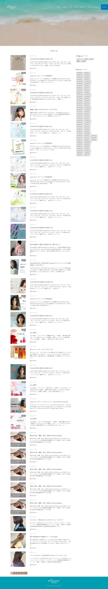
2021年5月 (86, 137)
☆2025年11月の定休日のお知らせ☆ (41, 93)
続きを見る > (34, 68)
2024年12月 (80, 94)
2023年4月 (79, 116)
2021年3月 (79, 140)
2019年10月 (79, 153)
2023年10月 (80, 109)
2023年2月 (79, 118)
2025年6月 (79, 88)
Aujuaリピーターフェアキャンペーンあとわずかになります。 (49, 402)
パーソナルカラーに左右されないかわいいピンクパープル (48, 555)
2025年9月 (87, 83)
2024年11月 (87, 94)
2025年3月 (86, 90)
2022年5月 (86, 127)
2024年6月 (79, 100)
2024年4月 (79, 103)
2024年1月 (86, 105)
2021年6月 (79, 137)
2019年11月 (87, 150)
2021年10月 (87, 133)
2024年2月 (79, 105)
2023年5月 (86, 114)
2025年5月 (86, 88)
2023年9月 (87, 109)
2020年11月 (79, 142)
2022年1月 (86, 131)
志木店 (91, 59)
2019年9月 (87, 153)
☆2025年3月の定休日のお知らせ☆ (41, 194)
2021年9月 (79, 135)
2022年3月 (86, 129)
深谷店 (83, 61)
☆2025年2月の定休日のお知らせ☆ (41, 211)
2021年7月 (93, 135)
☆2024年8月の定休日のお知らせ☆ (41, 368)
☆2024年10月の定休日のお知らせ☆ (41, 282)
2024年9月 (87, 96)
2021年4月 (93, 137)
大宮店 (86, 59)
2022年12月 (80, 120)
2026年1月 (86, 79)
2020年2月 (79, 148)
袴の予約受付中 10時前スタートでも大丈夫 (43, 537)
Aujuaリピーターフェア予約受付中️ (41, 76)
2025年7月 (86, 85)
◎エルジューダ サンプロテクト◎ (41, 349)
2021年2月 (86, 140)
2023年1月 (86, 118)
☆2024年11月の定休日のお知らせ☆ (41, 228)
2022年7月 (86, 124)
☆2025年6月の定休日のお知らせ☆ (41, 160)
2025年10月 (80, 83)
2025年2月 (79, 92)
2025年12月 (80, 81)
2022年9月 (87, 122)
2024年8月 (79, 98)
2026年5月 (86, 74)
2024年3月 (86, 103)
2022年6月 (79, 127)
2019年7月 (86, 155)
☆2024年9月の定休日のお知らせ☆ (41, 316)
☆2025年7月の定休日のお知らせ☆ (41, 126)
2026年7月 (86, 72)
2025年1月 (86, 92)
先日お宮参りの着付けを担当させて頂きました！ (45, 244)
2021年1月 (93, 140)
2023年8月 (79, 111)
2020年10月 (87, 142)
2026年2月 (79, 79)
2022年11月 (87, 120)
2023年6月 (79, 114)
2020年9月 (79, 144)
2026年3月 (86, 77)
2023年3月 (86, 116)
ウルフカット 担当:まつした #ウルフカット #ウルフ (46, 520)
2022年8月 (79, 124)
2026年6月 (79, 74)
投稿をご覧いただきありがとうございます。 (44, 110)
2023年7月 (86, 111)
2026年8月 (79, 72)
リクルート (79, 59)
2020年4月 (79, 146)
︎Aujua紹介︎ (33, 333)
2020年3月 (86, 146)
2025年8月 (79, 85)
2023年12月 (80, 107)
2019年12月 (79, 150)
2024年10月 (80, 96)
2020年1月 (86, 148)
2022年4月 (79, 129)
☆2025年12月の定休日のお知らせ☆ (41, 59)
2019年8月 (79, 155)
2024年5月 (86, 100)
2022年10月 (80, 122)
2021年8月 (86, 135)
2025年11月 (87, 81)
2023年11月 (87, 107)
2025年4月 (79, 90)
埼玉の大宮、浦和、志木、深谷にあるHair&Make (46, 436)
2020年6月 (86, 144)
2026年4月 (79, 77)
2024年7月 (86, 98)
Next (25, 573)
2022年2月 (79, 131)
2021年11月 (79, 133)
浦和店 (78, 61)
